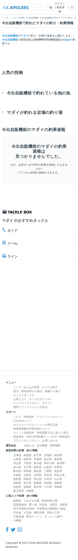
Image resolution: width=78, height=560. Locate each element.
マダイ (24, 35)
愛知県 (38, 471)
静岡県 (27, 471)
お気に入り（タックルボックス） (33, 399)
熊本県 (38, 486)
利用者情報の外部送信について (31, 428)
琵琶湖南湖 (20, 504)
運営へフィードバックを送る (30, 407)
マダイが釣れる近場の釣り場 (34, 112)
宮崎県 (58, 486)
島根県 (27, 478)
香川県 (27, 482)
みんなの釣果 (31, 387)
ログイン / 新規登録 (60, 7)
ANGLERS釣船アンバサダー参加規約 (48, 436)
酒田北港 (39, 512)
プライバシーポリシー (49, 416)
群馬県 (58, 459)
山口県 (58, 478)
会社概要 (42, 445)
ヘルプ (17, 416)
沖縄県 (30, 490)
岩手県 (38, 455)
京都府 (17, 475)
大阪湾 (53, 504)
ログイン (47, 403)
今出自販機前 (10, 35)
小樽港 (17, 520)
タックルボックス (23, 395)
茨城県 (38, 459)
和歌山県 (59, 475)
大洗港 (27, 512)
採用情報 (55, 445)
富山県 (17, 467)
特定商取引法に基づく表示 (53, 432)
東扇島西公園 (50, 500)
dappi (66, 39)
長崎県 (27, 486)
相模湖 (17, 500)
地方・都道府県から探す (27, 391)
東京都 (38, 463)
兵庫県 (38, 475)
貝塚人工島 (53, 512)
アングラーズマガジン (26, 403)
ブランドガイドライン (26, 440)
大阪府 (27, 475)
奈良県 (48, 475)
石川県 (27, 467)
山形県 (17, 459)
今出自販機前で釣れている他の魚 (38, 92)
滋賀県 (58, 471)
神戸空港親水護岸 (23, 508)
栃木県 (48, 459)
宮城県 (48, 455)
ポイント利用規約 (23, 432)
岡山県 (38, 478)
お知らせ (29, 445)
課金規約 (18, 436)
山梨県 (48, 467)
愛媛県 (38, 482)
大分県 (48, 486)
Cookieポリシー (22, 420)
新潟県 (61, 463)
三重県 (48, 471)
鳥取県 (17, 478)
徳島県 (17, 482)
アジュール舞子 (53, 516)
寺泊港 (17, 512)
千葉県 (27, 463)
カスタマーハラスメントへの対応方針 (35, 424)
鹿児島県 (18, 490)
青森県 (27, 455)
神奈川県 (49, 463)
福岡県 (58, 482)
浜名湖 (43, 504)
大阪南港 (18, 516)
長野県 (58, 467)
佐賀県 (17, 486)
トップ (17, 387)
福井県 (38, 467)
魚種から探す (53, 391)
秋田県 (58, 455)
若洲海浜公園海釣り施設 (51, 508)
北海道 (17, 455)
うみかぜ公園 (31, 500)
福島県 (27, 459)
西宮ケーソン (34, 516)
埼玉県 (17, 463)
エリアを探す (50, 387)
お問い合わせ (50, 440)
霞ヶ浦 (33, 504)
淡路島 (63, 504)
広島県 (48, 478)
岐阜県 (17, 471)
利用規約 (28, 416)
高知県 (48, 482)
